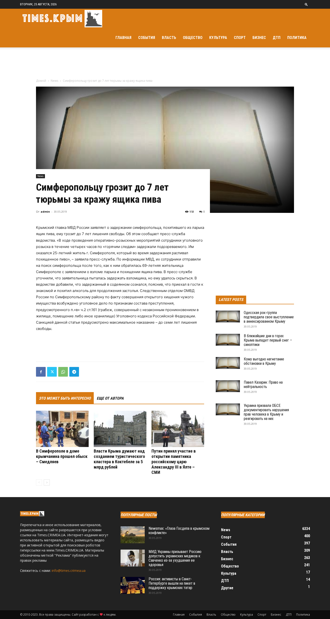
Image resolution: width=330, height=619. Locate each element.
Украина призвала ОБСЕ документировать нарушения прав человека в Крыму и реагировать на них (266, 412)
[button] (306, 4)
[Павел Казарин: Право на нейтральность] (228, 386)
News (54, 81)
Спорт (240, 37)
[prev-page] (39, 482)
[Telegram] (74, 372)
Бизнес (259, 37)
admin (45, 211)
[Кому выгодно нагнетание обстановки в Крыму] (228, 363)
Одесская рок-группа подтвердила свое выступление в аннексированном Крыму (269, 317)
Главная (123, 37)
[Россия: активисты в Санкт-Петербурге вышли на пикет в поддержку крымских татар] (133, 585)
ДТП (276, 37)
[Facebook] (41, 372)
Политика (297, 37)
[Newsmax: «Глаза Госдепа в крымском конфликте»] (133, 534)
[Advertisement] (165, 64)
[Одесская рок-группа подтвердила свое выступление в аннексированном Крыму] (228, 316)
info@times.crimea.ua (69, 570)
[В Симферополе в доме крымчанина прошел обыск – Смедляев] (62, 429)
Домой (41, 81)
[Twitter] (52, 372)
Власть (169, 37)
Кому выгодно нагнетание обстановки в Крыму (264, 361)
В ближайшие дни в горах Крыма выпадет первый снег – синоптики (268, 340)
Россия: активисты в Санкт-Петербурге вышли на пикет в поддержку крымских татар (172, 583)
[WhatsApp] (63, 372)
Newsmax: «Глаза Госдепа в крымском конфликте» (179, 530)
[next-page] (47, 482)
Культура (218, 37)
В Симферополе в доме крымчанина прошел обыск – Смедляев (61, 456)
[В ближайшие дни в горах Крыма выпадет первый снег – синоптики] (228, 340)
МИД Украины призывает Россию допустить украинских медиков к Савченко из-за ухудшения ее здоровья (175, 558)
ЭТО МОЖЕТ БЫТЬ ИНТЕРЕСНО (65, 398)
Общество (192, 37)
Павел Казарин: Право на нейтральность (263, 384)
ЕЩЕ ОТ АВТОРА (110, 398)
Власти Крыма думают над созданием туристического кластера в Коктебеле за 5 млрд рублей (119, 459)
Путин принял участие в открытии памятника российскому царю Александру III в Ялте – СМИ (173, 461)
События (146, 37)
